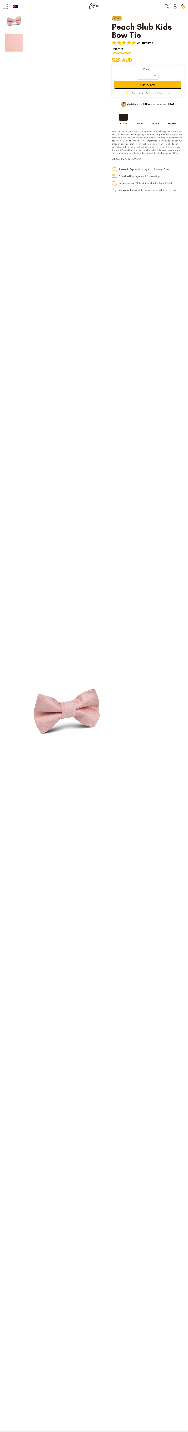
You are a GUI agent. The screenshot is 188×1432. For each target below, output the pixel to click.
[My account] (175, 6)
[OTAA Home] (94, 5)
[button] (166, 6)
